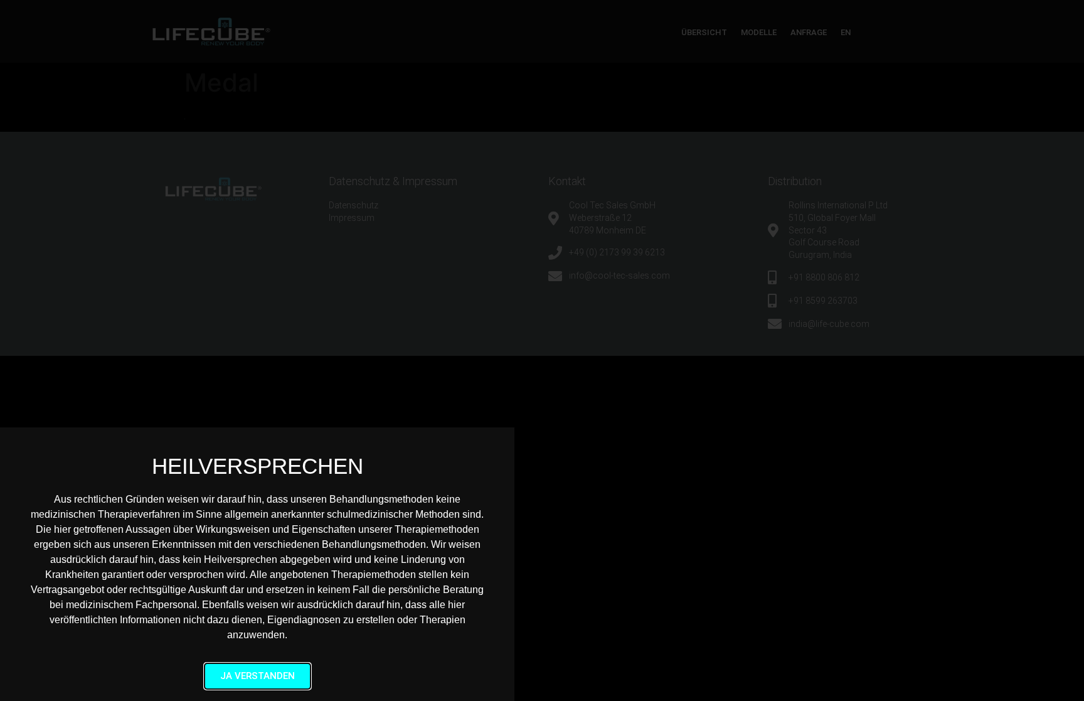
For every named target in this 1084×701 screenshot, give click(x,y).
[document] (542, 350)
